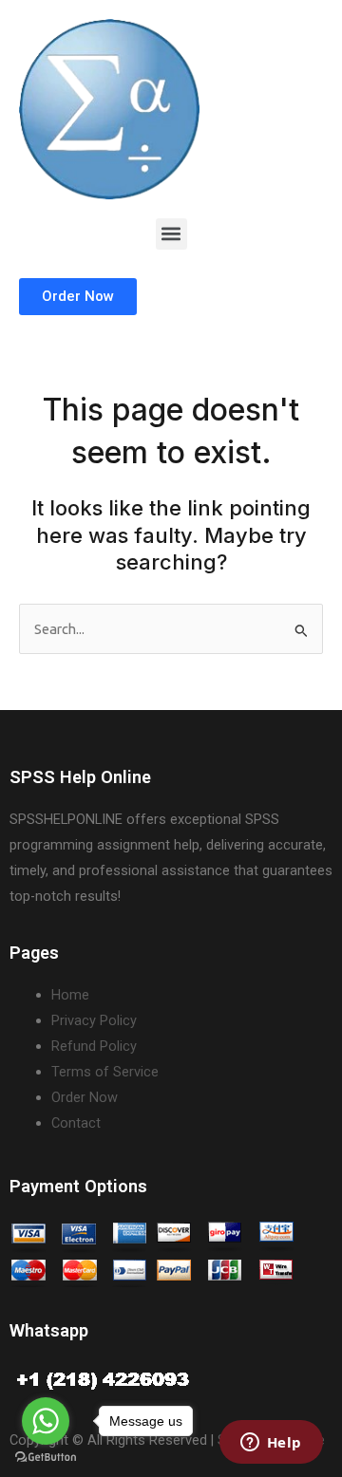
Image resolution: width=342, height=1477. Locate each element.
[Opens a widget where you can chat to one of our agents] (270, 1444)
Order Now (84, 1097)
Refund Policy (94, 1046)
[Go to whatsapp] (45, 1421)
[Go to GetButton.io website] (45, 1457)
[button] (171, 234)
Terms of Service (105, 1071)
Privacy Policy (94, 1020)
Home (70, 994)
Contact (76, 1122)
